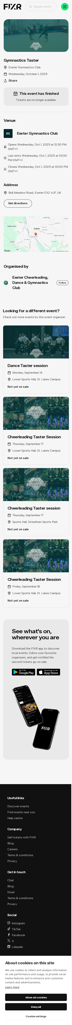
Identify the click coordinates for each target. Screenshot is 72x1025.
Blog (10, 843)
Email (10, 892)
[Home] (12, 6)
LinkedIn (17, 947)
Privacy (12, 861)
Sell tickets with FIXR (21, 837)
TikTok (16, 929)
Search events (42, 6)
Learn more (12, 987)
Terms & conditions (20, 855)
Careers (12, 849)
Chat (10, 880)
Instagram (18, 923)
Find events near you (21, 812)
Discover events (18, 806)
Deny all (36, 1006)
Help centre (15, 818)
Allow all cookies (36, 997)
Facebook (18, 935)
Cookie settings (36, 1016)
